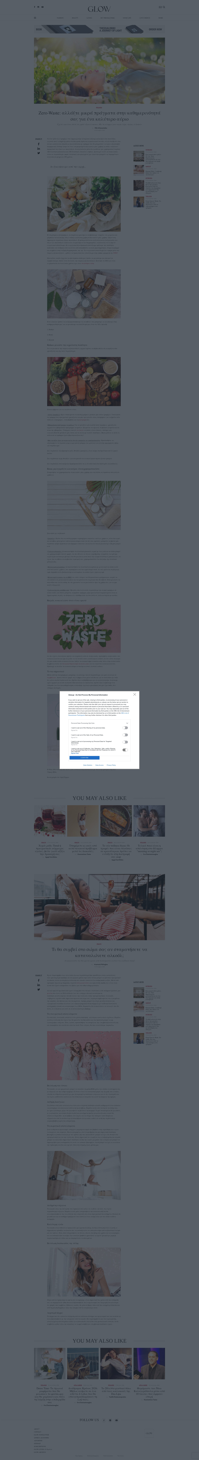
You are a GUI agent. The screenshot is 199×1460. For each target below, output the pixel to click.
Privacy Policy (111, 765)
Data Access (99, 765)
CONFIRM (84, 757)
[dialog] (99, 730)
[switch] (125, 727)
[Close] (135, 695)
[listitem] (99, 723)
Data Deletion (87, 765)
